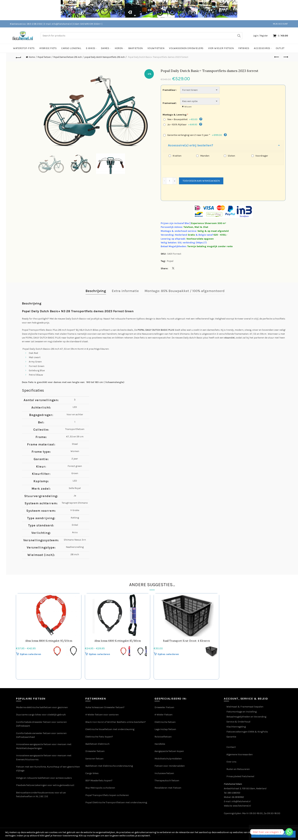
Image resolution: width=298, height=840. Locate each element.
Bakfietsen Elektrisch (97, 743)
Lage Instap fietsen (165, 729)
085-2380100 (233, 792)
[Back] (18, 57)
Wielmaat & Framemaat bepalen (244, 706)
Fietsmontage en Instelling (241, 711)
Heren (119, 48)
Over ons (231, 761)
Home (32, 57)
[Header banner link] (144, 10)
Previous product (277, 57)
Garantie (231, 736)
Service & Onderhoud (238, 721)
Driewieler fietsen (95, 751)
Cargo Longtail (71, 48)
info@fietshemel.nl (241, 801)
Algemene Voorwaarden (239, 754)
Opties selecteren (30, 654)
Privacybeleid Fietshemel (240, 776)
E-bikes (90, 48)
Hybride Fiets (48, 48)
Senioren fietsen (94, 758)
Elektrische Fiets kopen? (99, 736)
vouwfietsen (156, 48)
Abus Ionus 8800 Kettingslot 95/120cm (48, 640)
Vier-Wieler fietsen (221, 48)
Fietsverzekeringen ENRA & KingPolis (247, 731)
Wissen (188, 106)
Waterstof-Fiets (24, 48)
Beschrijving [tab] (96, 291)
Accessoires (262, 48)
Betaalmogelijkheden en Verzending (246, 716)
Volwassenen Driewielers (186, 48)
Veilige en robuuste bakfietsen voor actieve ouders (44, 777)
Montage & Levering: (175, 114)
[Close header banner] (293, 10)
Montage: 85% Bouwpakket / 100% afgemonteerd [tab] (185, 291)
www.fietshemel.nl (242, 805)
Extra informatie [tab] (125, 291)
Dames (105, 48)
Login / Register (260, 35)
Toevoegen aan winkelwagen (201, 180)
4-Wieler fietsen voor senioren (102, 714)
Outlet (280, 48)
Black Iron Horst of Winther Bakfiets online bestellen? (115, 722)
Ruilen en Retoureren (238, 769)
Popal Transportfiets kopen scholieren (107, 795)
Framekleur (169, 90)
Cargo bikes (92, 773)
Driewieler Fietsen (164, 707)
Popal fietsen (44, 57)
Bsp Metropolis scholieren (100, 787)
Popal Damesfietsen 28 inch (67, 57)
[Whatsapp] (289, 832)
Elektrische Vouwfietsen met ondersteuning (109, 729)
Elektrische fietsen (165, 722)
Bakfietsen (135, 48)
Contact (231, 747)
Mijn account (280, 24)
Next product (285, 57)
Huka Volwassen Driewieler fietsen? (105, 707)
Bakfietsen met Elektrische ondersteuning (109, 765)
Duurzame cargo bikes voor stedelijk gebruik (41, 714)
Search (238, 35)
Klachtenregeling (236, 726)
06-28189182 (238, 797)
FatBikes (243, 48)
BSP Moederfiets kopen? (98, 780)
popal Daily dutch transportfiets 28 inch (105, 57)
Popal (170, 261)
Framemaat (169, 103)
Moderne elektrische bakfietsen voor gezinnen (42, 707)
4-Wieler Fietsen (163, 714)
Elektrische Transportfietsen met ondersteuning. (119, 802)
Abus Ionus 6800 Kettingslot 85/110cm (117, 640)
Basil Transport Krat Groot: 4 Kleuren (186, 640)
